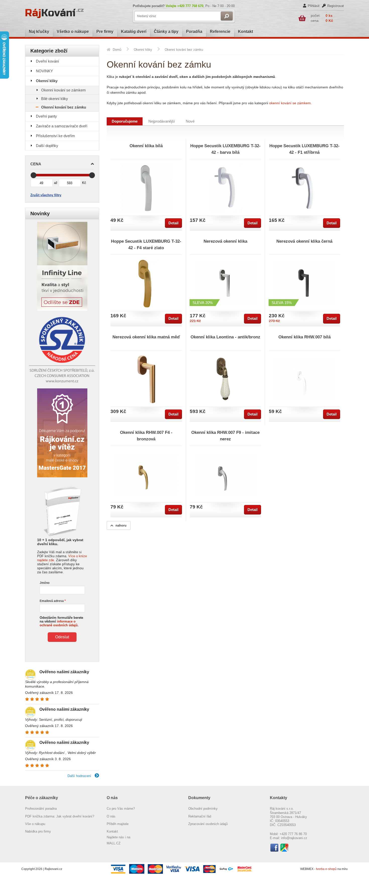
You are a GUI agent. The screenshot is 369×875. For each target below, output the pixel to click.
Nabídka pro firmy (38, 831)
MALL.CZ (113, 843)
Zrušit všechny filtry (45, 195)
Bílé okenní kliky (54, 98)
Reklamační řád (199, 816)
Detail (173, 223)
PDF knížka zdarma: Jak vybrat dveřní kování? (59, 816)
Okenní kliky (46, 81)
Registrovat (335, 6)
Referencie (220, 31)
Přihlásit (314, 6)
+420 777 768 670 (190, 6)
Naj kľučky (39, 31)
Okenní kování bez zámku (63, 107)
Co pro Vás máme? (121, 808)
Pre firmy (104, 31)
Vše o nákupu (35, 824)
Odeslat (62, 637)
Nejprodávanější (161, 121)
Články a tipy (166, 31)
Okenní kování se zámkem (63, 90)
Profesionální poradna (41, 808)
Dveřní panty (46, 116)
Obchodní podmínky (203, 808)
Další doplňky (47, 145)
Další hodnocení (80, 776)
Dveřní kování (47, 61)
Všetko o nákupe (73, 31)
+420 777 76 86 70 (293, 834)
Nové (190, 121)
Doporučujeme (125, 121)
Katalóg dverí (133, 31)
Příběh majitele (118, 824)
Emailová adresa (52, 601)
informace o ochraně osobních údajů (59, 623)
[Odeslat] (227, 16)
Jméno (44, 583)
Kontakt (245, 31)
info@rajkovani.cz (294, 838)
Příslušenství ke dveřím (55, 136)
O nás (111, 816)
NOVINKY (44, 71)
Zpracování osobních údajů (208, 824)
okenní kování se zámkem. (290, 103)
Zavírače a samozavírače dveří (61, 126)
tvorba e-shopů (326, 869)
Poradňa (194, 31)
